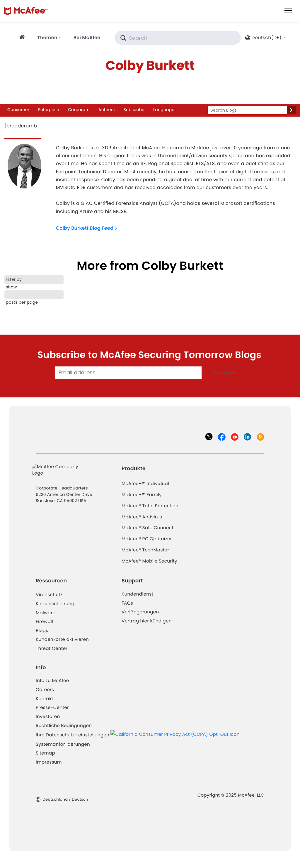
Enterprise (48, 110)
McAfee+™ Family (142, 495)
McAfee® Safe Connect (147, 528)
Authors (106, 110)
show (11, 287)
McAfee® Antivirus (142, 517)
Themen (47, 37)
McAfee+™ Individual (145, 484)
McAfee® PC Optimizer (147, 539)
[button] (264, 37)
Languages (165, 110)
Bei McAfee (87, 37)
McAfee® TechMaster (145, 550)
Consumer (18, 110)
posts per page (22, 302)
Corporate (79, 110)
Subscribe (134, 110)
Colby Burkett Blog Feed (84, 228)
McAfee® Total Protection (150, 506)
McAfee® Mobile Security (149, 561)
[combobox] (264, 37)
